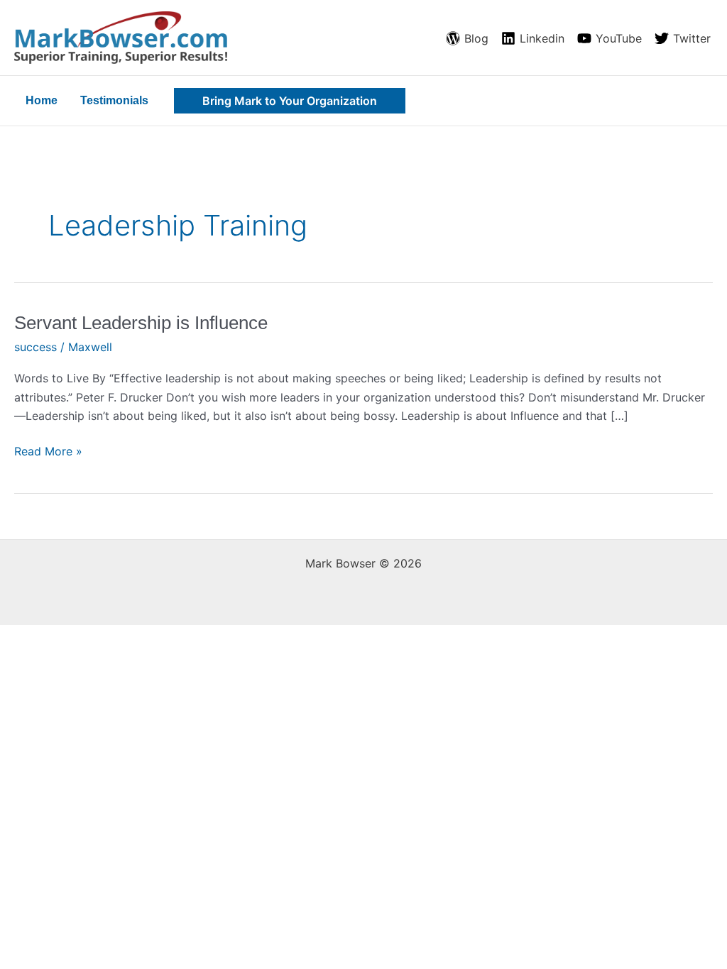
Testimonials (114, 100)
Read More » (48, 450)
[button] (289, 100)
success (35, 347)
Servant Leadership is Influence (141, 322)
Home (42, 100)
